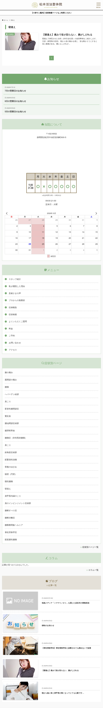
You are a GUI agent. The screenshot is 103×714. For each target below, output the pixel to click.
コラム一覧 (93, 569)
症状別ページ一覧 (90, 547)
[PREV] (7, 213)
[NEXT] (95, 213)
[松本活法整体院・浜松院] (47, 5)
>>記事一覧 (51, 585)
